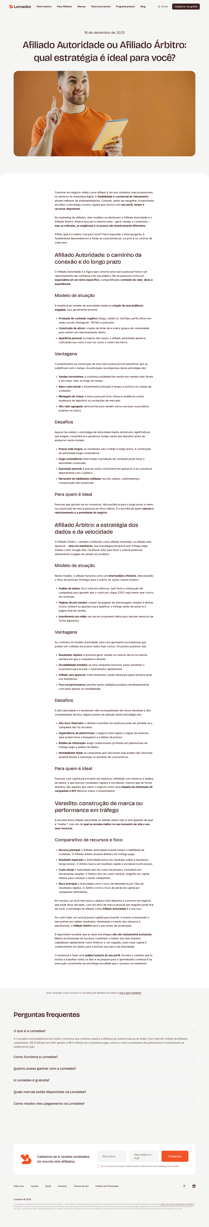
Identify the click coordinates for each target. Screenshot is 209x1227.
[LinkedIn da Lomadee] (194, 1186)
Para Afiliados (64, 6)
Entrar (164, 6)
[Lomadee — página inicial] (20, 6)
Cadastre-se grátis (185, 6)
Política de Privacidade (107, 1186)
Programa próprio (125, 6)
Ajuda (48, 1186)
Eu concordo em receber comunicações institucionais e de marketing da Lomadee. (140, 1166)
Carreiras (62, 1186)
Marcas (81, 6)
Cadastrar (175, 1156)
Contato (35, 1186)
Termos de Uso (81, 1186)
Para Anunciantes (100, 6)
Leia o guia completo (130, 992)
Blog (143, 6)
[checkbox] (98, 1166)
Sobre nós (19, 1186)
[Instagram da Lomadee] (184, 1186)
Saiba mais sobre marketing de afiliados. (178, 1204)
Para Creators (44, 6)
